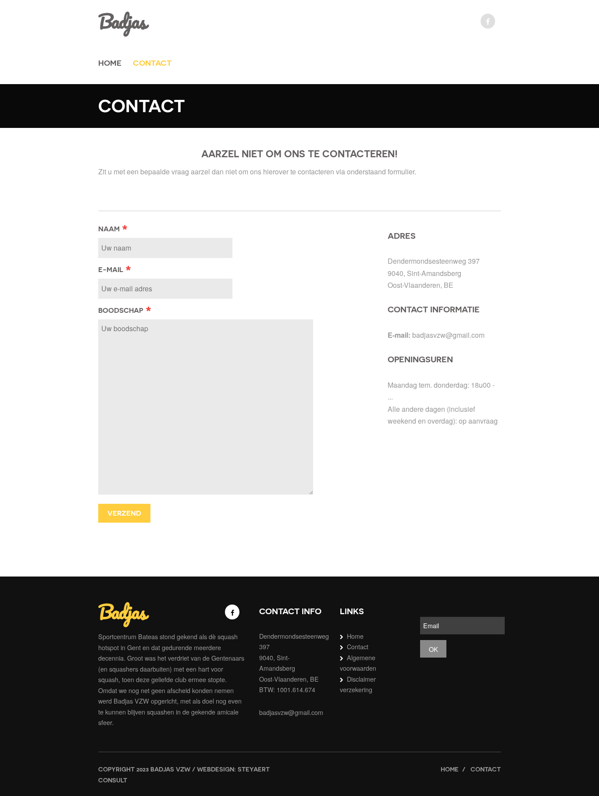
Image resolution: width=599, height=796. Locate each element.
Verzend (124, 513)
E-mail (115, 270)
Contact (152, 62)
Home (109, 62)
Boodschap (125, 310)
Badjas (122, 21)
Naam (113, 229)
